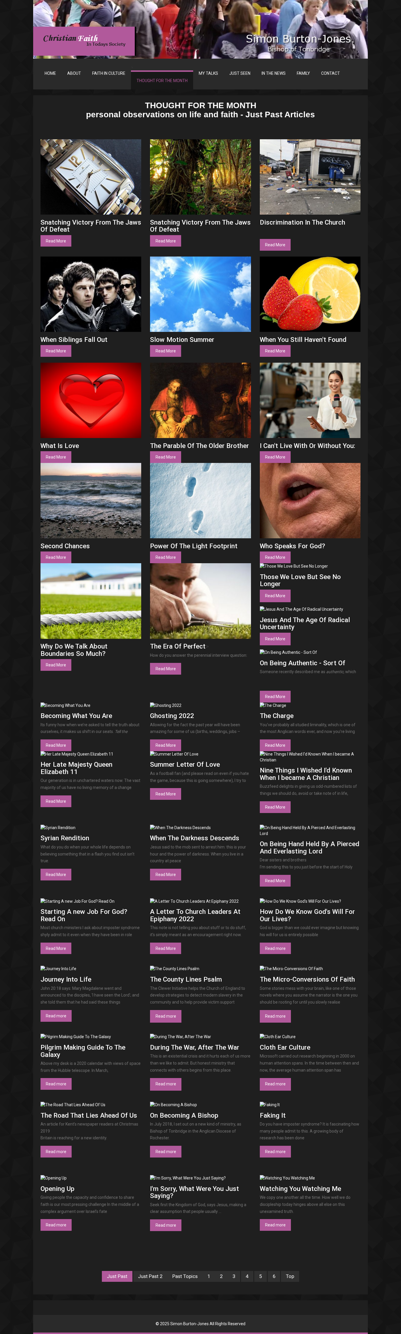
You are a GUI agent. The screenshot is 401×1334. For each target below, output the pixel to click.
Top (290, 1276)
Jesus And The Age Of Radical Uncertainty (305, 623)
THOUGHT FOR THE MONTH (162, 80)
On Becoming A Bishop (184, 1115)
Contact (330, 73)
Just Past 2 (150, 1276)
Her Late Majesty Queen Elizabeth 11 (76, 768)
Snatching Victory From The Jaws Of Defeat (91, 225)
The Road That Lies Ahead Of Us (89, 1115)
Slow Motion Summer (182, 339)
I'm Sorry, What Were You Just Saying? (194, 1192)
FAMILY (303, 73)
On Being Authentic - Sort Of (302, 663)
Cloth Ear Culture (285, 1047)
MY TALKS (208, 73)
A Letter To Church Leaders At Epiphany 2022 (195, 915)
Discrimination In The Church (302, 222)
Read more (275, 948)
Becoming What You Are (76, 715)
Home (50, 73)
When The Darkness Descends (194, 838)
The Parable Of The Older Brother (199, 445)
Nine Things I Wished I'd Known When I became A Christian (306, 773)
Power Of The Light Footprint (193, 546)
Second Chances (65, 546)
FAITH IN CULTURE (108, 73)
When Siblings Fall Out (74, 339)
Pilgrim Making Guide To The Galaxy (83, 1050)
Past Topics (185, 1276)
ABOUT (74, 73)
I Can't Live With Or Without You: (307, 445)
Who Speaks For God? (292, 546)
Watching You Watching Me (300, 1188)
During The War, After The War (194, 1047)
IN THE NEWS (274, 73)
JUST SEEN (239, 73)
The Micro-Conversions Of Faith (307, 979)
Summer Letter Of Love (185, 764)
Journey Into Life (66, 979)
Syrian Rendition (65, 838)
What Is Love (60, 445)
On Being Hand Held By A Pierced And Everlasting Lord (309, 847)
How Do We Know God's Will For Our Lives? (307, 915)
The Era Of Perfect (177, 646)
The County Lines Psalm (186, 979)
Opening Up (58, 1188)
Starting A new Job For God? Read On (84, 915)
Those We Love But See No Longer (300, 580)
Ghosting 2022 (172, 715)
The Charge (277, 715)
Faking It (273, 1115)
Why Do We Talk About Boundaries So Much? (74, 649)
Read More (56, 241)
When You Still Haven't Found (303, 339)
